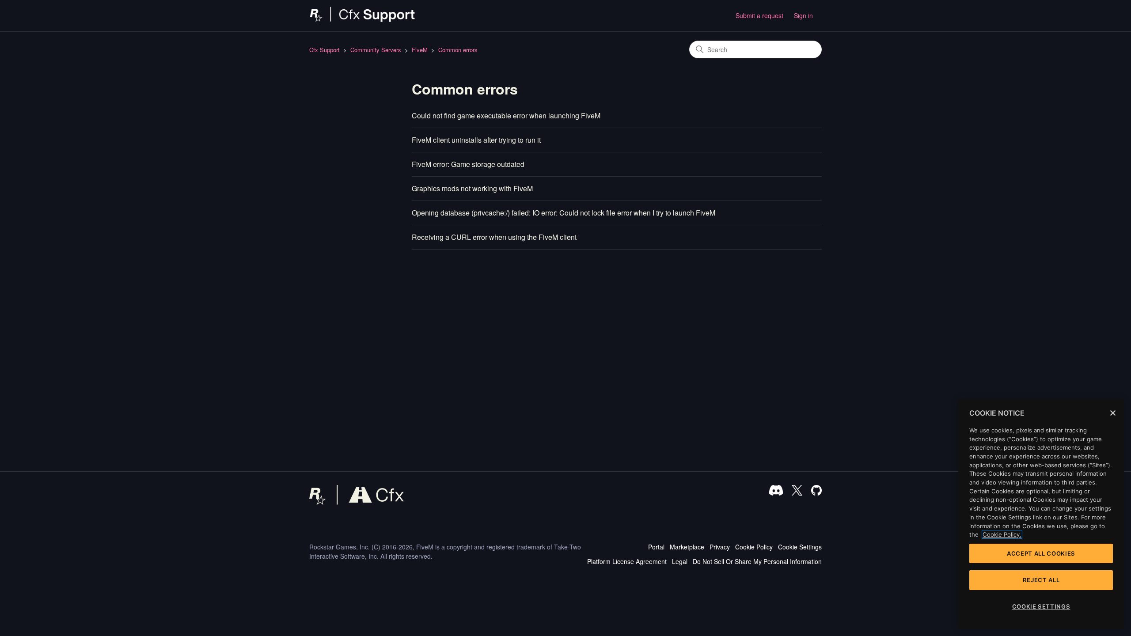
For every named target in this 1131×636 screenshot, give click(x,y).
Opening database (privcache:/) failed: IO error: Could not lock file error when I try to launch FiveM (563, 213)
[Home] (362, 19)
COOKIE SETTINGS (1041, 606)
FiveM (420, 49)
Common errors (458, 49)
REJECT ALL (1041, 579)
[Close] (1113, 413)
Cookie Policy (754, 546)
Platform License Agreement (627, 561)
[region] (1041, 514)
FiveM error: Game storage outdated (468, 164)
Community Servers (375, 49)
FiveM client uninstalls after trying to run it (476, 140)
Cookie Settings (800, 546)
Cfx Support (324, 49)
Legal (679, 561)
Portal (656, 546)
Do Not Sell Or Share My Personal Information (757, 561)
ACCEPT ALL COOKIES (1041, 553)
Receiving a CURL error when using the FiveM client (494, 237)
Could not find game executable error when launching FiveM (506, 115)
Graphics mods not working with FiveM (472, 188)
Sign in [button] (803, 15)
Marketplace (687, 546)
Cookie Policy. (1002, 534)
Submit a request (759, 15)
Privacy (720, 546)
